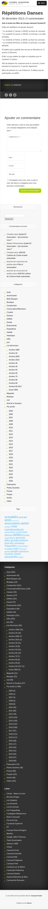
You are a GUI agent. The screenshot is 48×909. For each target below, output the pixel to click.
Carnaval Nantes (13, 874)
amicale (23, 517)
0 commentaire (35, 18)
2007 (11, 418)
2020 (11, 461)
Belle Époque (12, 299)
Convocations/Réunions (16, 309)
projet (14, 551)
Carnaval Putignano (14, 860)
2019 (11, 457)
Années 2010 (14, 360)
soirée (17, 553)
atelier (25, 523)
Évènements (12, 326)
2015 (11, 444)
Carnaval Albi (12, 857)
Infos (8, 339)
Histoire (23, 540)
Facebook (10, 95)
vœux (21, 557)
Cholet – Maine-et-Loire (16, 794)
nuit (8, 400)
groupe (15, 540)
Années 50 (13, 370)
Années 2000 (14, 356)
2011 (11, 431)
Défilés (9, 319)
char (14, 526)
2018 (11, 454)
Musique (10, 397)
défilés (17, 535)
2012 (11, 434)
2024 (11, 474)
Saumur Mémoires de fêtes (17, 877)
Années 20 (13, 353)
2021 (11, 464)
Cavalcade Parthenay (15, 870)
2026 (11, 481)
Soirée (9, 498)
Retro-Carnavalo (13, 817)
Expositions (11, 329)
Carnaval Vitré (12, 864)
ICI (8, 827)
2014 (11, 441)
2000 (11, 411)
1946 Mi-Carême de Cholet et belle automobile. (17, 255)
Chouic (9, 847)
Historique (11, 336)
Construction (12, 306)
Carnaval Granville (14, 854)
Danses (10, 316)
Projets (9, 494)
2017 (11, 451)
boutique (8, 527)
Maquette (10, 393)
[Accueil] (4, 3)
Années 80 (13, 380)
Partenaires (11, 484)
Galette (9, 332)
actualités (11, 517)
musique (9, 549)
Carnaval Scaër (13, 850)
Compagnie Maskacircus (16, 814)
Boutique (10, 302)
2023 (11, 471)
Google (6, 95)
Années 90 (13, 383)
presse (8, 551)
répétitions (24, 551)
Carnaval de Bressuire (15, 880)
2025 (11, 477)
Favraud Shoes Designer (16, 830)
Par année (11, 407)
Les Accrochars (13, 807)
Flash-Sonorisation (14, 840)
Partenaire (22, 549)
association (12, 523)
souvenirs (11, 556)
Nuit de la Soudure (14, 403)
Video (9, 501)
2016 (11, 448)
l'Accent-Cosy (12, 820)
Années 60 (13, 373)
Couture (10, 312)
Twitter (15, 95)
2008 (11, 421)
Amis (9, 292)
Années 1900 (14, 350)
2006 (11, 414)
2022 (11, 467)
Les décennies (12, 346)
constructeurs (14, 529)
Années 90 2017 (15, 386)
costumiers (21, 532)
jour (8, 342)
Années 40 (13, 366)
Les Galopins (12, 800)
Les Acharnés (12, 804)
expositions (10, 538)
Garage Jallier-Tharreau (16, 837)
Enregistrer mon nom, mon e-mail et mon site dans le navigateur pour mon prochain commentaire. (22, 183)
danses (8, 535)
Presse (9, 491)
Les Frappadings (13, 810)
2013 (11, 438)
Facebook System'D (15, 824)
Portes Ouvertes (13, 488)
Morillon (10, 834)
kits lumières (17, 543)
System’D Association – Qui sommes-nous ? (17, 237)
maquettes (11, 545)
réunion (9, 553)
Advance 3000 (12, 844)
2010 (11, 428)
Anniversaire (12, 296)
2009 (11, 424)
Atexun (29, 903)
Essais (9, 322)
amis (8, 520)
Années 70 (13, 376)
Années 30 (13, 363)
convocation (10, 532)
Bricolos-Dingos (13, 797)
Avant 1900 (13, 390)
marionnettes (22, 546)
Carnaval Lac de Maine (16, 867)
